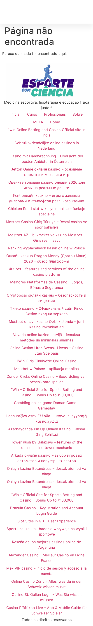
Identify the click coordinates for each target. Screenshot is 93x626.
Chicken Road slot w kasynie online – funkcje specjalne (46, 211)
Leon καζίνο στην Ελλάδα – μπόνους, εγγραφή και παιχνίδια (46, 419)
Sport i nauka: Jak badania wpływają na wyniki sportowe (47, 531)
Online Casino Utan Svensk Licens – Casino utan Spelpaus (47, 351)
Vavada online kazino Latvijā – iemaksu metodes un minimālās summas (46, 337)
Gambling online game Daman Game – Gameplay (46, 405)
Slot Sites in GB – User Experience (46, 521)
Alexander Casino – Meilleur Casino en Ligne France (46, 558)
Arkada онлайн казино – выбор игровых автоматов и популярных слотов (46, 458)
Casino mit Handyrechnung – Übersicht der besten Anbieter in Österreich (46, 159)
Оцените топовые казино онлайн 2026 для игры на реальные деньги (46, 185)
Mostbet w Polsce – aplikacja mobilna (46, 368)
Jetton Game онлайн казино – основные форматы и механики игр (46, 172)
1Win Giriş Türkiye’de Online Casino (47, 361)
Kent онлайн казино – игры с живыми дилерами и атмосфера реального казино (46, 198)
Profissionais (55, 114)
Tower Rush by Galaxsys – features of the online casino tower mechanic (46, 445)
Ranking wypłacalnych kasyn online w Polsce (46, 248)
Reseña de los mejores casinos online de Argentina (46, 545)
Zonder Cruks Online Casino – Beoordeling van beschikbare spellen (46, 379)
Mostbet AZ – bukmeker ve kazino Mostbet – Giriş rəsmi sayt (46, 238)
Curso (32, 114)
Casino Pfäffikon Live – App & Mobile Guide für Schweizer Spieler (46, 610)
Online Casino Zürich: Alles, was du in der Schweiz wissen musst (46, 584)
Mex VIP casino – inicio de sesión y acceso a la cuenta (46, 571)
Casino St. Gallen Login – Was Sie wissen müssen (46, 597)
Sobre (77, 114)
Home (55, 122)
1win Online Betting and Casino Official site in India (46, 132)
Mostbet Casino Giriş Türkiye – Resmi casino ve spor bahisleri (46, 224)
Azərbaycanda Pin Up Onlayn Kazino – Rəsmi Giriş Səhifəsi (46, 432)
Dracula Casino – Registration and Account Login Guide (46, 511)
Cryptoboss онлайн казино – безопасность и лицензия (46, 298)
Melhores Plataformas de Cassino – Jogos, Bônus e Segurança (46, 285)
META (38, 122)
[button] (86, 11)
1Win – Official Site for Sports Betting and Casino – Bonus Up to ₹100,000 (46, 392)
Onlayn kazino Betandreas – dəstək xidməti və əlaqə (46, 471)
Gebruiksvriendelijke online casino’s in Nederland (46, 146)
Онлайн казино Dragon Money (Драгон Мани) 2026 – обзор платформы (46, 258)
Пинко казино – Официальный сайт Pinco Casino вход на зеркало (47, 311)
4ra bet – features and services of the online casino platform (46, 272)
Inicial (15, 114)
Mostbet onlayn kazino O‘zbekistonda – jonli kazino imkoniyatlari (46, 324)
